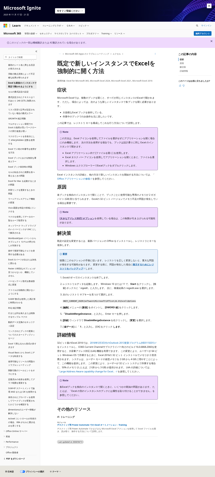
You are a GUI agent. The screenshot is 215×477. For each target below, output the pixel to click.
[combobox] (20, 57)
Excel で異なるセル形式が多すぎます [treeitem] (22, 345)
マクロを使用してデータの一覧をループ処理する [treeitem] (21, 218)
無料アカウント (203, 33)
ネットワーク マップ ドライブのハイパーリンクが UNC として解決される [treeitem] (22, 229)
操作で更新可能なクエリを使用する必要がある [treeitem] (21, 252)
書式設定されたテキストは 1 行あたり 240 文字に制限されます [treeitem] (21, 101)
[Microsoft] (5, 26)
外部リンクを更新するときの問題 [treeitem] (21, 192)
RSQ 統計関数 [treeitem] (14, 307)
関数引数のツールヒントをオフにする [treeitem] (21, 372)
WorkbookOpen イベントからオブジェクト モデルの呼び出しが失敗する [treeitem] (22, 242)
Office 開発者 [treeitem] (12, 452)
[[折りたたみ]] (36, 51)
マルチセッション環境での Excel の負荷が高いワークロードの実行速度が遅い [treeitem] (22, 127)
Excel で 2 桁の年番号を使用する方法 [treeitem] (22, 151)
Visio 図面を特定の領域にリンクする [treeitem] (22, 209)
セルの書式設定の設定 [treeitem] (18, 91)
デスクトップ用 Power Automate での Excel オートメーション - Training (92, 425)
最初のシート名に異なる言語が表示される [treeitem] (21, 67)
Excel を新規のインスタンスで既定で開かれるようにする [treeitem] (22, 84)
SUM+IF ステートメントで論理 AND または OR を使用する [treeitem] (22, 390)
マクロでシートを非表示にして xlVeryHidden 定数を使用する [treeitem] (21, 140)
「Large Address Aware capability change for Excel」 (86, 371)
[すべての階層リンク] (59, 54)
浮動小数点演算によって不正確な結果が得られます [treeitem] (21, 75)
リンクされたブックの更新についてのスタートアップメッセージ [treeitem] (21, 335)
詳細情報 (184, 71)
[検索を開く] (197, 25)
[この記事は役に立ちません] (183, 85)
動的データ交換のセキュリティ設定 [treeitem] (21, 324)
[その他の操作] (155, 54)
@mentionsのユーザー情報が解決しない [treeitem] (22, 411)
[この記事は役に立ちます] (180, 85)
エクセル (117, 53)
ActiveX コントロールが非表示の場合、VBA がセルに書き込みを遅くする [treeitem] (22, 422)
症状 (182, 59)
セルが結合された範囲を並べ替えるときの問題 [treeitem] (21, 174)
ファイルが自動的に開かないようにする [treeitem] (21, 292)
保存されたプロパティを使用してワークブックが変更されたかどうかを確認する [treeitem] (21, 401)
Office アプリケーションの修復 (73, 178)
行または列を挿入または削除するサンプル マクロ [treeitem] (21, 315)
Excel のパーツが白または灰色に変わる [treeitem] (22, 261)
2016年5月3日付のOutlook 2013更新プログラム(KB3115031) (122, 342)
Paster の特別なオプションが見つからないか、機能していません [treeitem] (21, 272)
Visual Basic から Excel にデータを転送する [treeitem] (21, 354)
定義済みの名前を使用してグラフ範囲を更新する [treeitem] (21, 381)
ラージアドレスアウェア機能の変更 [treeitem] (21, 200)
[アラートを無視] (209, 6)
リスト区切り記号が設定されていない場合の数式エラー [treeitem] (21, 111)
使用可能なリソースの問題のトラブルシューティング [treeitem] (21, 363)
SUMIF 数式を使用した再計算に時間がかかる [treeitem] (22, 301)
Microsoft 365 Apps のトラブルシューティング (87, 53)
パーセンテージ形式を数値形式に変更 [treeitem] (21, 283)
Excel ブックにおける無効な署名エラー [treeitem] (22, 159)
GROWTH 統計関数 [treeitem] (17, 118)
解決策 (183, 67)
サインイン (206, 25)
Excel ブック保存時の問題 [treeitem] (20, 166)
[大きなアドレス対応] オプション (77, 218)
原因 (182, 63)
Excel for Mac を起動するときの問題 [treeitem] (22, 183)
